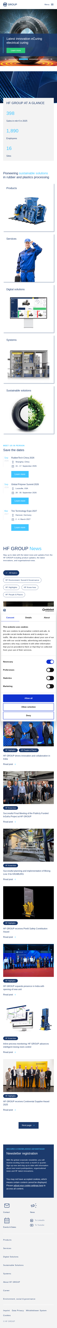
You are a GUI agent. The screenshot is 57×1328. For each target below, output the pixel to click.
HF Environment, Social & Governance (22, 580)
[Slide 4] (44, 59)
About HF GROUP (11, 1282)
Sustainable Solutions (13, 1265)
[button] (28, 207)
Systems (7, 1274)
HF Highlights (11, 587)
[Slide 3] (33, 59)
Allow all (29, 698)
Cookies (7, 1315)
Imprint (6, 1310)
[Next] (51, 59)
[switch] (50, 670)
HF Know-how (30, 587)
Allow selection (28, 707)
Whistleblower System (36, 1310)
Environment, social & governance (19, 1299)
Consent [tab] (10, 617)
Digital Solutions (10, 1257)
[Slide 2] (23, 59)
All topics (13, 573)
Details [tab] (28, 617)
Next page (27, 1125)
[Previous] (5, 59)
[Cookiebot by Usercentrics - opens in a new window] (42, 610)
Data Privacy (18, 1310)
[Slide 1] (13, 59)
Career (6, 1290)
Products (7, 1240)
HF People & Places (14, 595)
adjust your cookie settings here (28, 1185)
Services (7, 1248)
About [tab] (47, 617)
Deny (28, 715)
